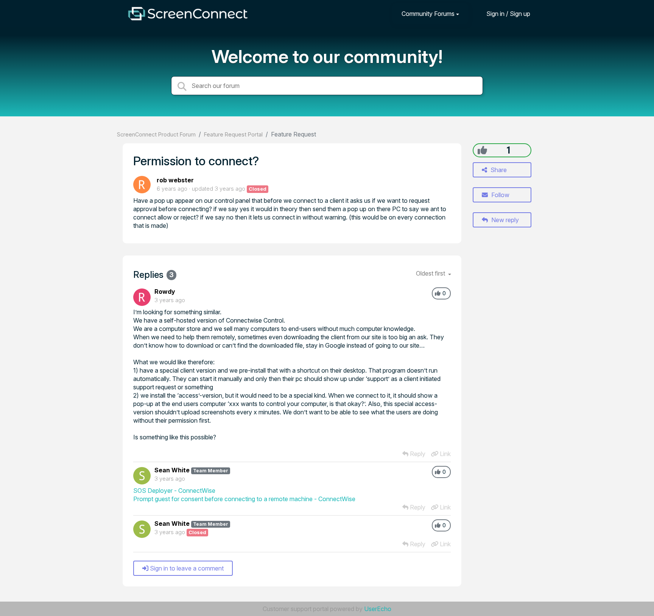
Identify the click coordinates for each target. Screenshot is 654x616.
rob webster (175, 180)
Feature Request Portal (233, 134)
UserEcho (377, 609)
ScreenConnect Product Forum (156, 134)
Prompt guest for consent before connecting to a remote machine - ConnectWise (244, 499)
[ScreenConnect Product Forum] (188, 13)
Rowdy (164, 291)
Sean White (172, 470)
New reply (504, 220)
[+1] (482, 150)
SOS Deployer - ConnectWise (174, 490)
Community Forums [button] (428, 13)
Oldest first (431, 273)
